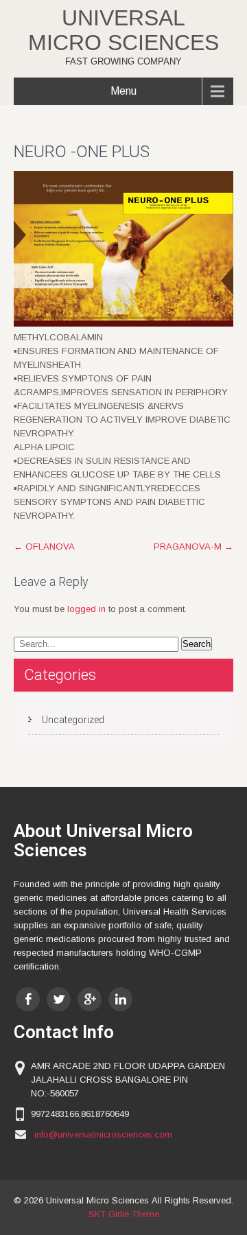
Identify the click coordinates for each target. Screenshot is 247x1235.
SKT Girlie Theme (124, 1214)
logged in (86, 609)
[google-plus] (90, 999)
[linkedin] (120, 999)
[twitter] (59, 999)
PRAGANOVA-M (193, 546)
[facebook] (28, 999)
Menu (123, 91)
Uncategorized (73, 719)
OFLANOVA (44, 546)
